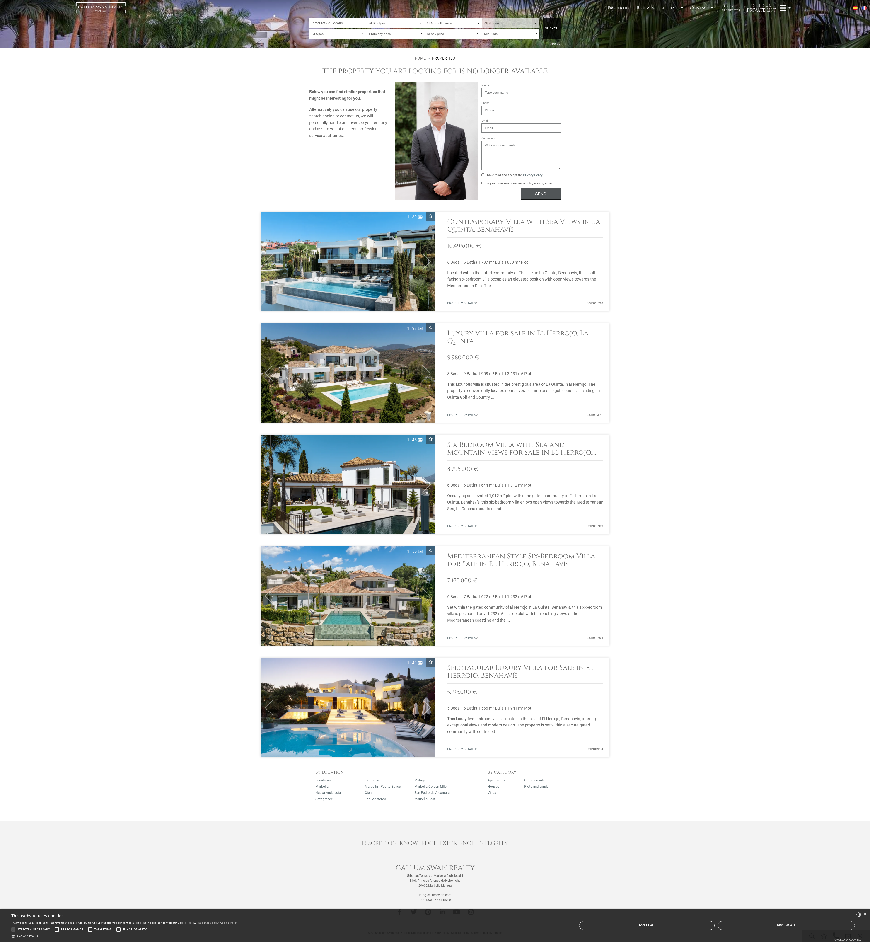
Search (551, 28)
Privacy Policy (533, 175)
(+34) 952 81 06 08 (437, 900)
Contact (699, 8)
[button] (267, 261)
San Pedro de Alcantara (432, 793)
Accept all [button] (646, 925)
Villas (492, 793)
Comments (488, 138)
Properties (619, 8)
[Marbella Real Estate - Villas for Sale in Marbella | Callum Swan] (101, 8)
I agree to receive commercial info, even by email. (519, 183)
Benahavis (323, 780)
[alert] (435, 925)
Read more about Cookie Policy (217, 923)
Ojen (368, 793)
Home (420, 58)
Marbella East (424, 799)
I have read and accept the (514, 175)
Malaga (419, 780)
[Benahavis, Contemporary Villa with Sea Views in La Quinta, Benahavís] (435, 261)
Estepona (372, 780)
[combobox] (395, 23)
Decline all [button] (786, 925)
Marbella (322, 787)
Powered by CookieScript (850, 939)
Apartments (496, 780)
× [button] (865, 914)
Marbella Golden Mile (430, 787)
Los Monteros (375, 799)
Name (485, 85)
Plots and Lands (536, 787)
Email (484, 120)
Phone (485, 103)
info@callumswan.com (435, 895)
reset (556, 43)
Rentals (645, 8)
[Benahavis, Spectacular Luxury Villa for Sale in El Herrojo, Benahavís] (435, 707)
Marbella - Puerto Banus (383, 787)
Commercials (534, 780)
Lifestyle (670, 8)
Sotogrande (324, 799)
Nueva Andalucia (328, 793)
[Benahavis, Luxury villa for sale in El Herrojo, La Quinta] (435, 373)
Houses (493, 787)
